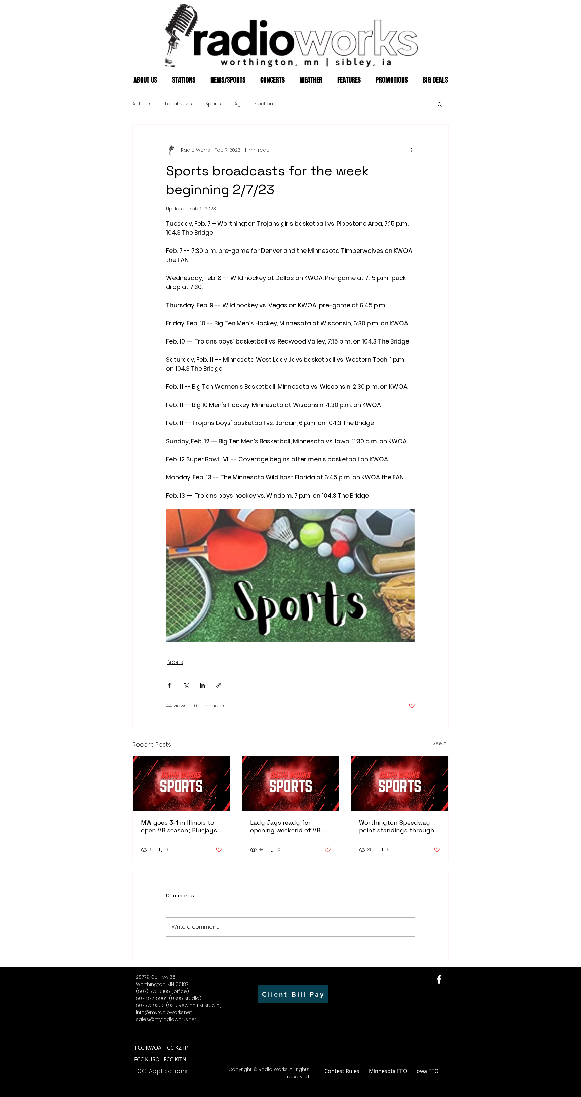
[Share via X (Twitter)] (186, 685)
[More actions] (411, 150)
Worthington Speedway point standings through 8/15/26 (396, 826)
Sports (213, 104)
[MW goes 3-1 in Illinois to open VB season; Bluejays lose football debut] (181, 783)
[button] (440, 104)
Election (263, 104)
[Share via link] (219, 685)
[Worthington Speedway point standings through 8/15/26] (399, 783)
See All (441, 743)
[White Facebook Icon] (439, 979)
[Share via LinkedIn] (202, 685)
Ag (237, 104)
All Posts (142, 104)
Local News (178, 104)
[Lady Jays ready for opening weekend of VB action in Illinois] (290, 783)
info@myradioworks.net (164, 1012)
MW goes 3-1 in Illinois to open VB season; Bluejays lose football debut (179, 826)
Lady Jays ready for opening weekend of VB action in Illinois (285, 826)
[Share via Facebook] (169, 685)
